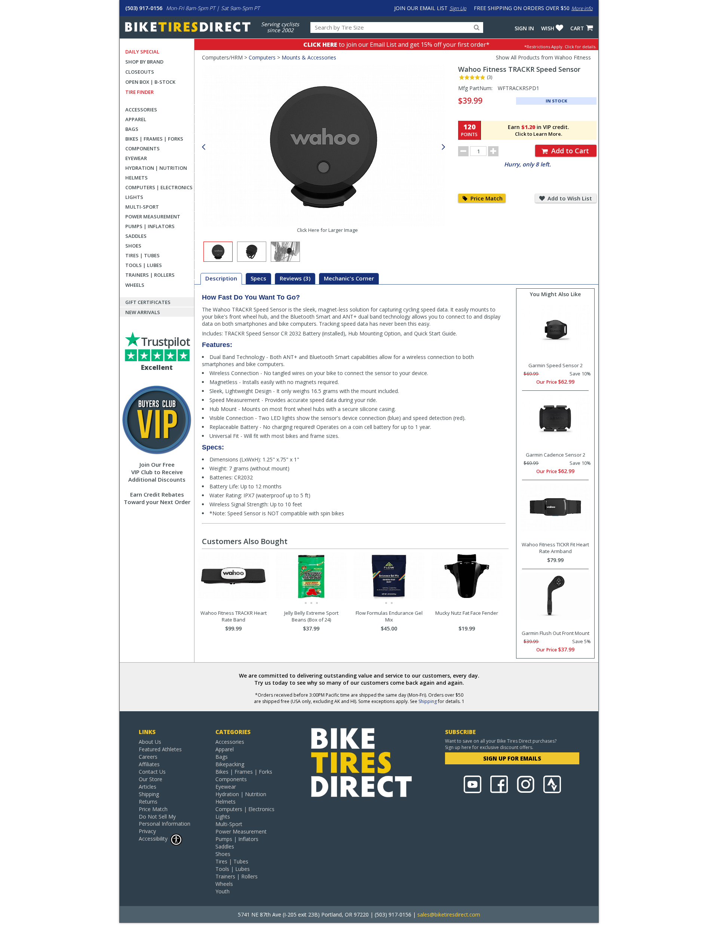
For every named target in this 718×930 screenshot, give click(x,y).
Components (142, 148)
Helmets (136, 177)
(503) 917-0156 (143, 8)
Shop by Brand (144, 61)
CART (577, 28)
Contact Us (152, 771)
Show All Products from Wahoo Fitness (543, 57)
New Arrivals (142, 312)
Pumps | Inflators (150, 226)
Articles (147, 786)
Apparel (135, 119)
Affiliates (149, 764)
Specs (258, 278)
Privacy (147, 831)
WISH (547, 28)
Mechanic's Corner (349, 278)
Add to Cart (569, 150)
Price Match (486, 198)
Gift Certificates (148, 302)
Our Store (150, 779)
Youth (222, 891)
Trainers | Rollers (150, 274)
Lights (134, 197)
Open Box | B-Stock (150, 82)
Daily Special (142, 51)
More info (582, 8)
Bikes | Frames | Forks (154, 138)
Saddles (136, 236)
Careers (148, 756)
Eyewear (136, 158)
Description (221, 278)
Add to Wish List (569, 198)
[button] (443, 147)
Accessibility (153, 838)
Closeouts (139, 71)
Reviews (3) (295, 278)
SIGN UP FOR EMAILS (512, 758)
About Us (150, 741)
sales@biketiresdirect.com (448, 914)
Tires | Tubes (142, 255)
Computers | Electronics (159, 187)
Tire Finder (139, 92)
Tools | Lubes (143, 265)
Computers (262, 57)
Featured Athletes (160, 749)
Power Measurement (152, 216)
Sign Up (457, 8)
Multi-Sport (142, 206)
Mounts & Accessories (309, 57)
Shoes (133, 245)
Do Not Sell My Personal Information (164, 820)
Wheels (134, 285)
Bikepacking (229, 764)
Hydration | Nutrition (156, 168)
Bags (131, 129)
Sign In (524, 28)
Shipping (427, 701)
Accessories (141, 109)
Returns (148, 801)
